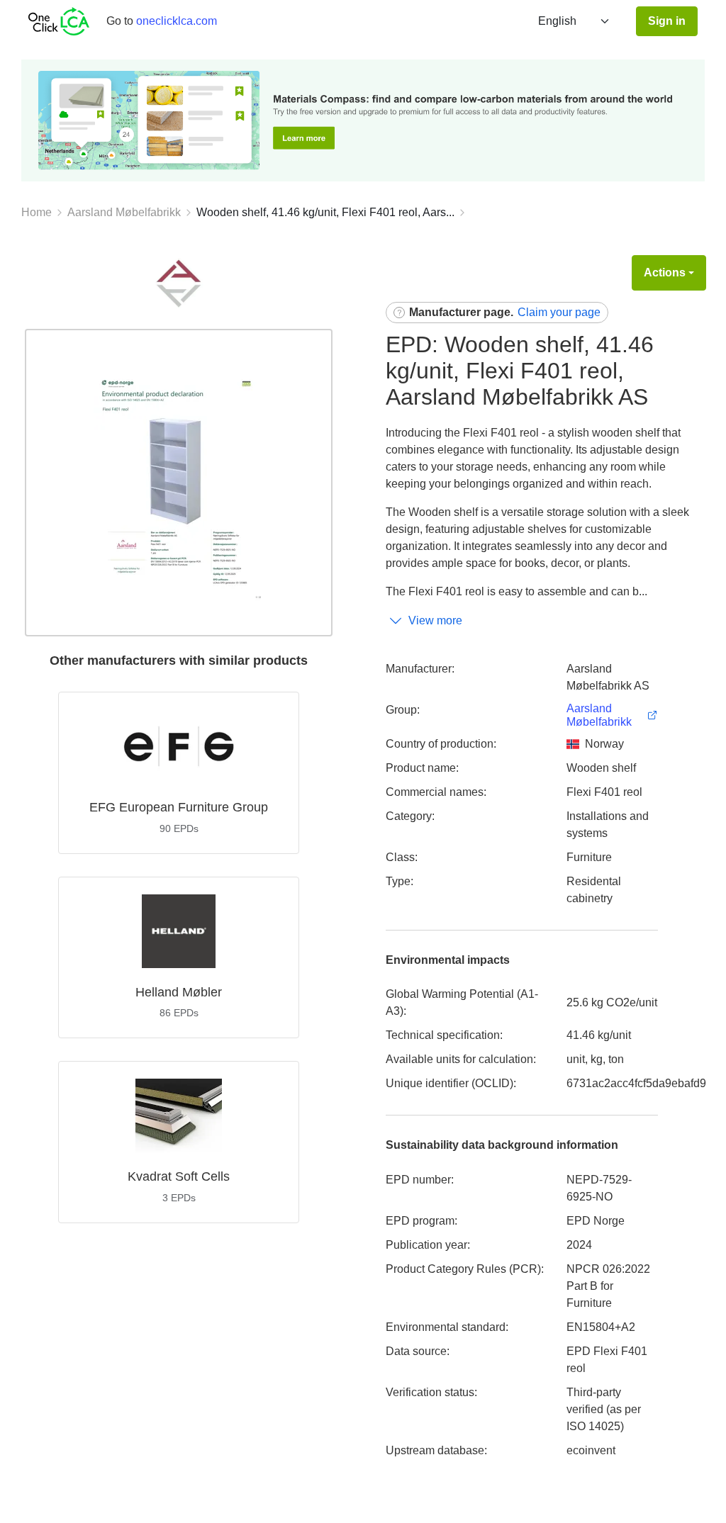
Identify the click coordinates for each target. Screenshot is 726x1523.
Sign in (667, 21)
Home (36, 212)
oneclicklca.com (176, 21)
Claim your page (559, 312)
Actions (665, 272)
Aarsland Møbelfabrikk (124, 212)
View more (435, 620)
